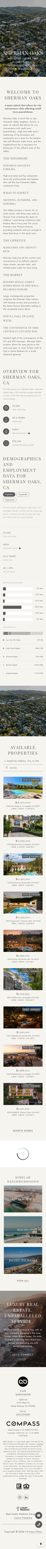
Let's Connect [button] (23, 1354)
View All (23, 1280)
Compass (40, 1444)
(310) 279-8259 (23, 1414)
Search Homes (23, 1130)
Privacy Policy (34, 1531)
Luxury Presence (23, 1517)
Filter (13, 768)
